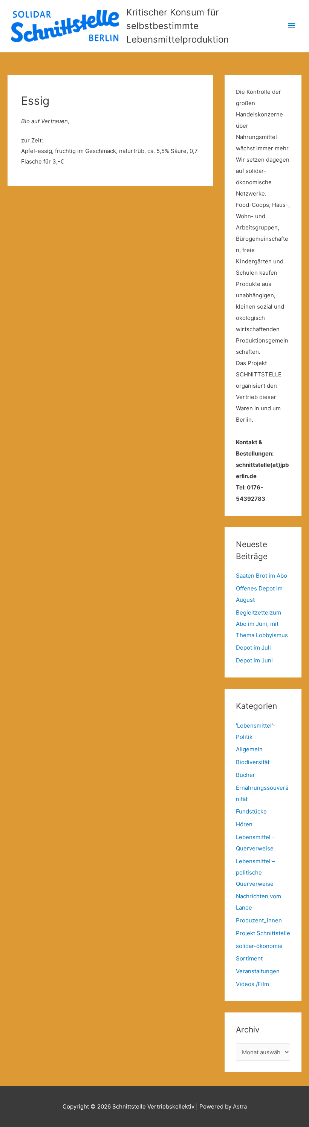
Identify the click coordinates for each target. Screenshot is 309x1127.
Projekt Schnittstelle (263, 933)
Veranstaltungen (258, 971)
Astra (240, 1106)
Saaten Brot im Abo (261, 575)
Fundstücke (251, 811)
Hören (244, 824)
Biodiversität (252, 762)
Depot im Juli (253, 647)
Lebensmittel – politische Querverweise (255, 872)
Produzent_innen (259, 920)
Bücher (245, 774)
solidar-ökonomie (259, 946)
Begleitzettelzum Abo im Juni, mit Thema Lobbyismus (262, 624)
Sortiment (249, 958)
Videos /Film (252, 984)
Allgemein (249, 749)
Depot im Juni (254, 660)
